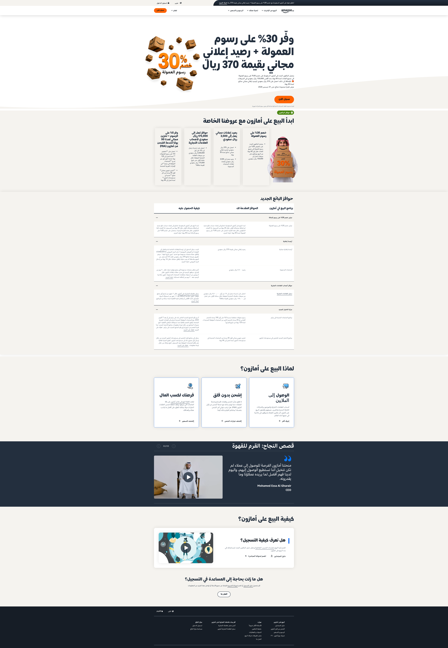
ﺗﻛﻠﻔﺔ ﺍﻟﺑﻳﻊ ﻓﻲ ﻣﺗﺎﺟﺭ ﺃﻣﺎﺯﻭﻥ (180, 401)
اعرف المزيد (223, 3)
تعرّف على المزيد (189, 330)
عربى (176, 3)
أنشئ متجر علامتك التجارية (226, 625)
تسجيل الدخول (162, 3)
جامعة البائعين (256, 629)
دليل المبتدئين (280, 556)
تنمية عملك (253, 10)
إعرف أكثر (285, 421)
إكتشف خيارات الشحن (233, 421)
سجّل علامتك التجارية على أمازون (188, 293)
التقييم (159, 611)
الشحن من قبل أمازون (278, 629)
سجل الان (160, 10)
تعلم (175, 10)
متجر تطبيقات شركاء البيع (253, 635)
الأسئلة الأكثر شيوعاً (255, 625)
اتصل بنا (224, 594)
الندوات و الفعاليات (255, 632)
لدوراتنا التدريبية (232, 585)
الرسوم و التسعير (236, 10)
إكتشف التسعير (188, 421)
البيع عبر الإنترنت (270, 10)
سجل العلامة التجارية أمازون (226, 629)
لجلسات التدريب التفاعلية (264, 547)
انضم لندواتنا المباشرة (257, 556)
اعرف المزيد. (169, 277)
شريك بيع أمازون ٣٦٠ (278, 635)
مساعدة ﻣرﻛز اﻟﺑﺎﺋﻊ (196, 629)
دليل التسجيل (248, 585)
